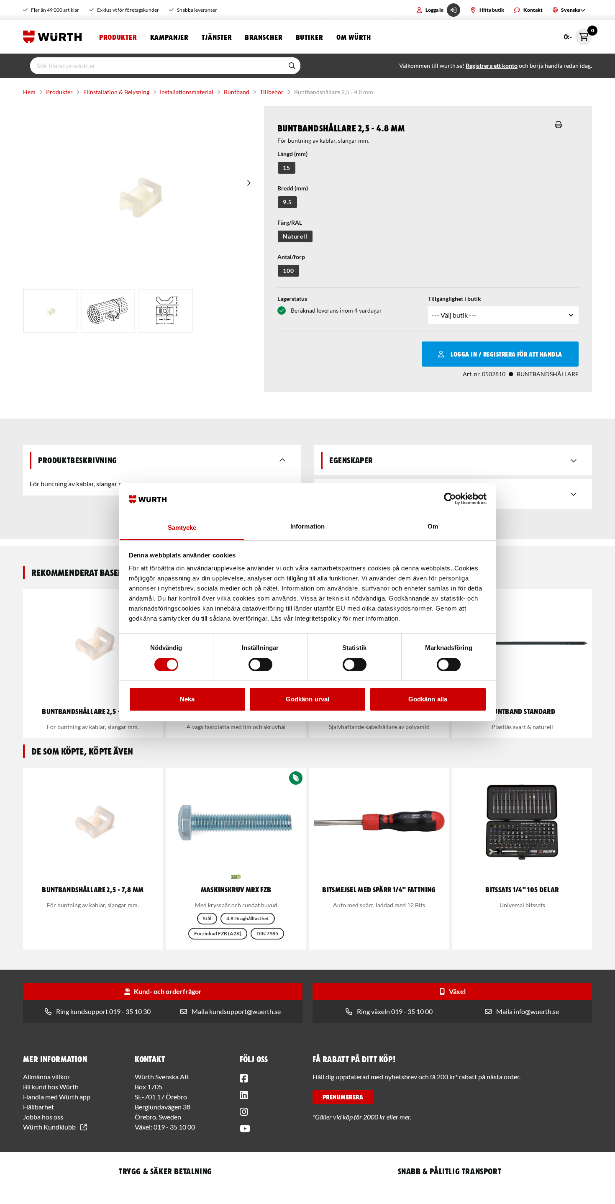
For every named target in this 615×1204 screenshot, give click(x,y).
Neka (187, 699)
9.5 (287, 201)
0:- (578, 34)
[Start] (54, 37)
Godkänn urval (307, 699)
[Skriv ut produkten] (558, 125)
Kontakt (533, 10)
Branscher (263, 37)
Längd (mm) (292, 153)
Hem (29, 91)
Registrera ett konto (492, 65)
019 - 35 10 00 (174, 1127)
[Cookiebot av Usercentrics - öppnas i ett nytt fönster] (450, 499)
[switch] (260, 664)
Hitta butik (491, 10)
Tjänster (216, 37)
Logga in (434, 10)
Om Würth (353, 37)
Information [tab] (307, 526)
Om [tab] (433, 526)
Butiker (309, 37)
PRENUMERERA (343, 1097)
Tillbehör (272, 91)
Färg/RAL (289, 222)
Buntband (236, 91)
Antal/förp (291, 256)
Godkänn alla (427, 699)
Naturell (295, 236)
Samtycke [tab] (182, 527)
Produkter (118, 37)
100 (288, 270)
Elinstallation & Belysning (116, 91)
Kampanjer (169, 37)
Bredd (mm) (292, 188)
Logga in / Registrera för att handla (506, 354)
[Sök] (292, 65)
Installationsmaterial (186, 91)
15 (286, 167)
